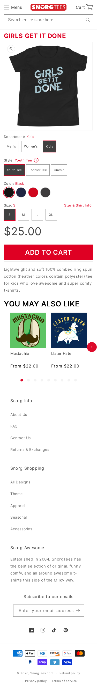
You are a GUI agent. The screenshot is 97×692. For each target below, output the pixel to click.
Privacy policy (36, 681)
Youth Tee (14, 170)
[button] (13, 7)
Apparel (17, 505)
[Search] (88, 20)
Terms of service (64, 681)
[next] (92, 347)
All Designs (20, 482)
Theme (16, 493)
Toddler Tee (38, 170)
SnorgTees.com (41, 673)
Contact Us (20, 438)
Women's (31, 146)
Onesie (59, 170)
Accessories (21, 529)
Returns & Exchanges (29, 449)
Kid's (49, 146)
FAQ (14, 426)
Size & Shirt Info (78, 205)
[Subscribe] (78, 611)
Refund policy (69, 673)
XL (51, 215)
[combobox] (48, 20)
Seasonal (18, 517)
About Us (18, 414)
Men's (11, 146)
